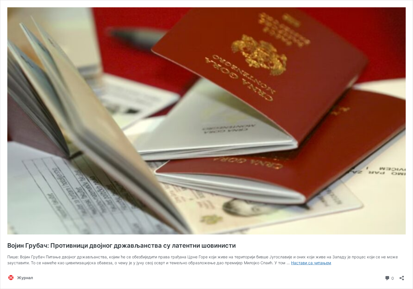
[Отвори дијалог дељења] (402, 276)
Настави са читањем (311, 262)
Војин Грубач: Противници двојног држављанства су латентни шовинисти (121, 245)
